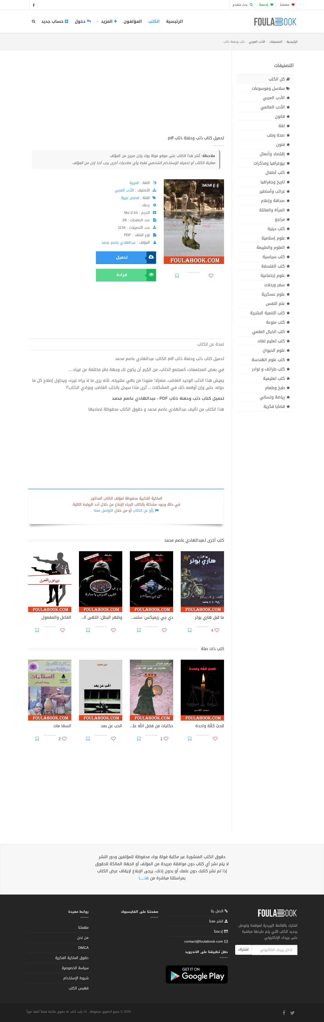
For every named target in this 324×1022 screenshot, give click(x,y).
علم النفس (275, 303)
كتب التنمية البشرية (267, 313)
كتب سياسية (273, 257)
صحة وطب (276, 135)
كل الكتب (277, 79)
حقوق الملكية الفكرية (72, 957)
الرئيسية (174, 21)
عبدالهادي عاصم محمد (118, 242)
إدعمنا (219, 931)
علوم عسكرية (273, 294)
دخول (81, 21)
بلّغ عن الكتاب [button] (143, 510)
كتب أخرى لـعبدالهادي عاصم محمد (194, 540)
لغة (281, 126)
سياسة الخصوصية (75, 968)
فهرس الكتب (79, 988)
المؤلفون (133, 21)
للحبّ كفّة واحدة (209, 726)
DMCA (83, 947)
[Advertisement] (126, 98)
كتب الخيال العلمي (268, 332)
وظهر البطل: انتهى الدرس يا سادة (100, 618)
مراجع (280, 219)
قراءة (121, 275)
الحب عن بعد (111, 726)
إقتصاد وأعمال (272, 154)
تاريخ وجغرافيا (272, 182)
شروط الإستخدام (76, 978)
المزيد (107, 21)
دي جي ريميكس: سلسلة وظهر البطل (151, 618)
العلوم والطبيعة (270, 247)
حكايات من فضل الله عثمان (151, 726)
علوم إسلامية (273, 238)
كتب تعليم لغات (271, 341)
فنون (280, 144)
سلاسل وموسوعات (268, 88)
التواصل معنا (103, 510)
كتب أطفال (275, 172)
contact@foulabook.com (203, 941)
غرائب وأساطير (272, 191)
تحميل (122, 257)
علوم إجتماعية (272, 275)
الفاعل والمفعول (56, 618)
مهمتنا (285, 5)
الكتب (154, 21)
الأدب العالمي (272, 107)
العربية (134, 183)
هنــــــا (144, 878)
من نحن (83, 937)
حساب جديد (53, 21)
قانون (280, 116)
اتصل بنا (218, 912)
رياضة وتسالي (272, 397)
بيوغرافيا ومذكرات (269, 163)
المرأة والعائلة (272, 210)
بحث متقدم (241, 5)
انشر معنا (217, 921)
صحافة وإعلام (273, 201)
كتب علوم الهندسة (268, 360)
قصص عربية (130, 197)
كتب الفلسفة (273, 266)
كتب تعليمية (274, 378)
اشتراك (243, 949)
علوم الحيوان (274, 350)
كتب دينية (276, 229)
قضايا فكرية (274, 406)
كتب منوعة (275, 322)
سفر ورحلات (274, 285)
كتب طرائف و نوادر (268, 369)
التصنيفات (275, 42)
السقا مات (62, 726)
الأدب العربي (257, 42)
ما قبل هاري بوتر (209, 618)
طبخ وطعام (275, 388)
